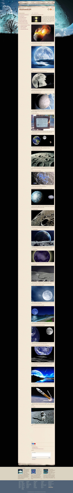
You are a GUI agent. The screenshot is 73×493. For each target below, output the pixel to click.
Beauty (19, 485)
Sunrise (42, 486)
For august (32, 2)
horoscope (29, 4)
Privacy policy (50, 486)
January (35, 486)
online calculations (38, 4)
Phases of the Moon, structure (23, 21)
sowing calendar (21, 4)
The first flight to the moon (23, 17)
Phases (49, 2)
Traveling (23, 489)
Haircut (19, 482)
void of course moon (43, 4)
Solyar (27, 485)
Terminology (49, 485)
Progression (27, 486)
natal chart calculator (33, 4)
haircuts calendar (25, 4)
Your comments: (34, 452)
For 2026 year (38, 2)
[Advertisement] (42, 434)
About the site (50, 482)
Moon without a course (43, 484)
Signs (52, 2)
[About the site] (51, 9)
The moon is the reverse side (23, 20)
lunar (28, 485)
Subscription (49, 484)
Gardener (20, 486)
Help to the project (51, 487)
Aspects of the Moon (43, 485)
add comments (34, 457)
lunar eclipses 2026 (48, 4)
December (35, 485)
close (49, 457)
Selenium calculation (28, 484)
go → (29, 478)
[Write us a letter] (53, 9)
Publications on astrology (23, 26)
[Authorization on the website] (49, 9)
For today (27, 2)
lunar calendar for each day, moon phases (24, 10)
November (35, 484)
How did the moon (22, 16)
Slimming (20, 484)
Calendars (21, 2)
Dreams (22, 482)
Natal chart (27, 482)
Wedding (23, 488)
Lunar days (44, 2)
